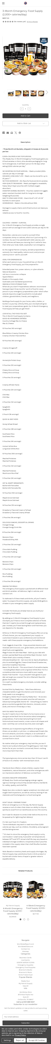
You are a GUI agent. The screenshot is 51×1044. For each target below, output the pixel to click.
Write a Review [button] (32, 22)
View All (25, 986)
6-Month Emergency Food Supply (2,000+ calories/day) (12, 911)
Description (25, 142)
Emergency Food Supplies (25, 967)
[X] (16, 132)
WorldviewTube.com (25, 947)
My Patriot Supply (25, 983)
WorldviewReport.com (25, 944)
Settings (7, 1040)
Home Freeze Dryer (25, 975)
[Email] (8, 132)
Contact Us (25, 949)
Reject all (20, 1040)
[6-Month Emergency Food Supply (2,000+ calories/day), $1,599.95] (13, 890)
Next (46, 92)
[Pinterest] (20, 132)
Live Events (25, 960)
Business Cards (25, 958)
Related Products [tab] (25, 871)
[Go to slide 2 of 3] (24, 919)
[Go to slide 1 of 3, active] (20, 919)
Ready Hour (25, 981)
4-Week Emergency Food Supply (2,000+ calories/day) (35, 908)
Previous (4, 92)
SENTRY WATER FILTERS (25, 963)
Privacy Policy (20, 1035)
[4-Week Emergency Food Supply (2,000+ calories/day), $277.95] (36, 890)
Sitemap (25, 951)
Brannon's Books (25, 970)
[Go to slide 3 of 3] (28, 919)
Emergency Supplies (25, 965)
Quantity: (25, 105)
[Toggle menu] (3, 3)
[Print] (12, 132)
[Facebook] (3, 132)
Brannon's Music (25, 972)
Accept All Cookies (37, 1040)
